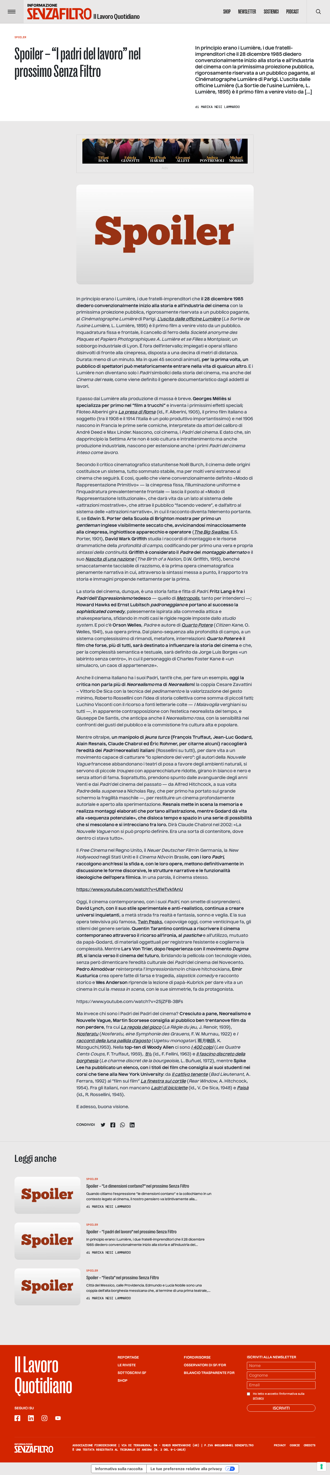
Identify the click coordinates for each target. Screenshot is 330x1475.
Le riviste (127, 1365)
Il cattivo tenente (190, 1074)
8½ (148, 1054)
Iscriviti (281, 1408)
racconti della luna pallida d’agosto (113, 1041)
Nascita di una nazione (109, 559)
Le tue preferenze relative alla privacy (186, 1468)
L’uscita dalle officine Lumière (189, 319)
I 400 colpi (202, 1047)
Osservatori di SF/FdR (205, 1365)
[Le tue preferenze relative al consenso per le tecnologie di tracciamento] (321, 1466)
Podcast (292, 11)
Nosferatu (87, 1034)
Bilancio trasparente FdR (209, 1373)
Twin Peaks (150, 922)
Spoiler (20, 37)
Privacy (280, 1445)
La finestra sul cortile (163, 1081)
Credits (310, 1445)
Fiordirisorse (197, 1357)
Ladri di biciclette (169, 1088)
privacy (258, 1398)
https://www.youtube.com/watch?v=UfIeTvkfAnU (129, 890)
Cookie (295, 1445)
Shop (226, 11)
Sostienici (271, 11)
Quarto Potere (197, 625)
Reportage (128, 1357)
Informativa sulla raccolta (119, 1468)
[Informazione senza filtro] (33, 1448)
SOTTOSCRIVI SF (132, 1373)
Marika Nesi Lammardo (220, 107)
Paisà (243, 1088)
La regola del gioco (141, 1027)
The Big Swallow (211, 532)
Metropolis (188, 598)
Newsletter (247, 11)
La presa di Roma (137, 412)
